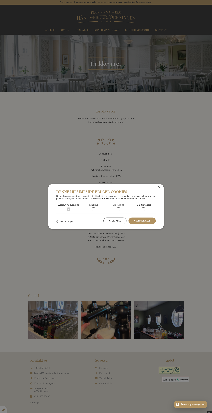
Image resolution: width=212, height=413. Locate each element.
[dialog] (106, 206)
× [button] (159, 187)
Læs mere (140, 198)
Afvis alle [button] (115, 220)
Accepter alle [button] (142, 220)
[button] (64, 221)
